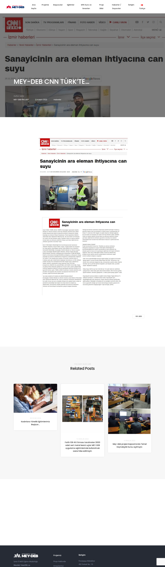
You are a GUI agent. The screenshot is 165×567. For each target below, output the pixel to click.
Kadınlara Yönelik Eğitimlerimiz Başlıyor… (35, 423)
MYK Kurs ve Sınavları (86, 7)
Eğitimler (70, 5)
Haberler (57, 99)
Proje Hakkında (59, 561)
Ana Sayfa (33, 7)
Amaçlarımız (58, 566)
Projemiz (45, 5)
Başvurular (58, 5)
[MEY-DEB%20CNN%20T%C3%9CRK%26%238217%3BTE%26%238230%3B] (70, 327)
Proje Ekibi (101, 7)
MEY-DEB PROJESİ (21, 99)
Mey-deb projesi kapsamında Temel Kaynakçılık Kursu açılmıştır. (130, 445)
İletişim (131, 5)
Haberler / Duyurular (116, 7)
